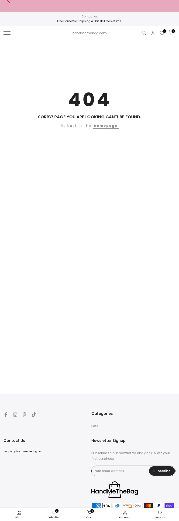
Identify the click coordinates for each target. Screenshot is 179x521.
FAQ (94, 425)
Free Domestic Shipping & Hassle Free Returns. (89, 21)
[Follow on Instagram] (15, 414)
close (5, 1)
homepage (105, 125)
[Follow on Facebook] (5, 414)
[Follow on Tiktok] (33, 414)
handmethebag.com (89, 33)
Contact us (90, 16)
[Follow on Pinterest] (24, 414)
